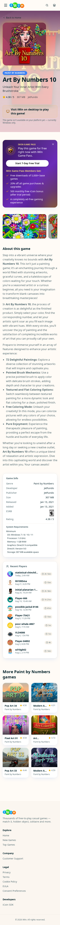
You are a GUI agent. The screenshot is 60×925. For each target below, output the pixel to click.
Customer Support (13, 858)
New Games (9, 840)
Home (6, 835)
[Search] (47, 5)
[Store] (54, 5)
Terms (6, 877)
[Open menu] (6, 5)
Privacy (6, 872)
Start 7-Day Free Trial (27, 163)
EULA (5, 886)
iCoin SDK (8, 904)
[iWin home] (16, 5)
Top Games (9, 844)
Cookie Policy (10, 881)
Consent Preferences (14, 890)
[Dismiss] (53, 144)
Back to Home (13, 17)
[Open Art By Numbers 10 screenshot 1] (24, 226)
